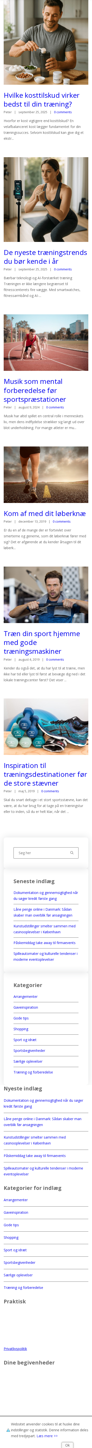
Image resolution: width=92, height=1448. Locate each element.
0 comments (63, 112)
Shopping (20, 1029)
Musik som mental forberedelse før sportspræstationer (35, 390)
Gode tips (21, 1018)
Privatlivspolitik (15, 1348)
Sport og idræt (25, 1039)
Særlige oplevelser (27, 1061)
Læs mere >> (47, 1436)
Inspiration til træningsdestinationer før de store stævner (45, 774)
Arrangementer (25, 996)
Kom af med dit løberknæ (45, 513)
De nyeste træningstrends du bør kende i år (45, 257)
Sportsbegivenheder (29, 1050)
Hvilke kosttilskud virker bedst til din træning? (41, 99)
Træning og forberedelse (33, 1072)
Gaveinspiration (25, 1007)
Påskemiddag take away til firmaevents (44, 942)
